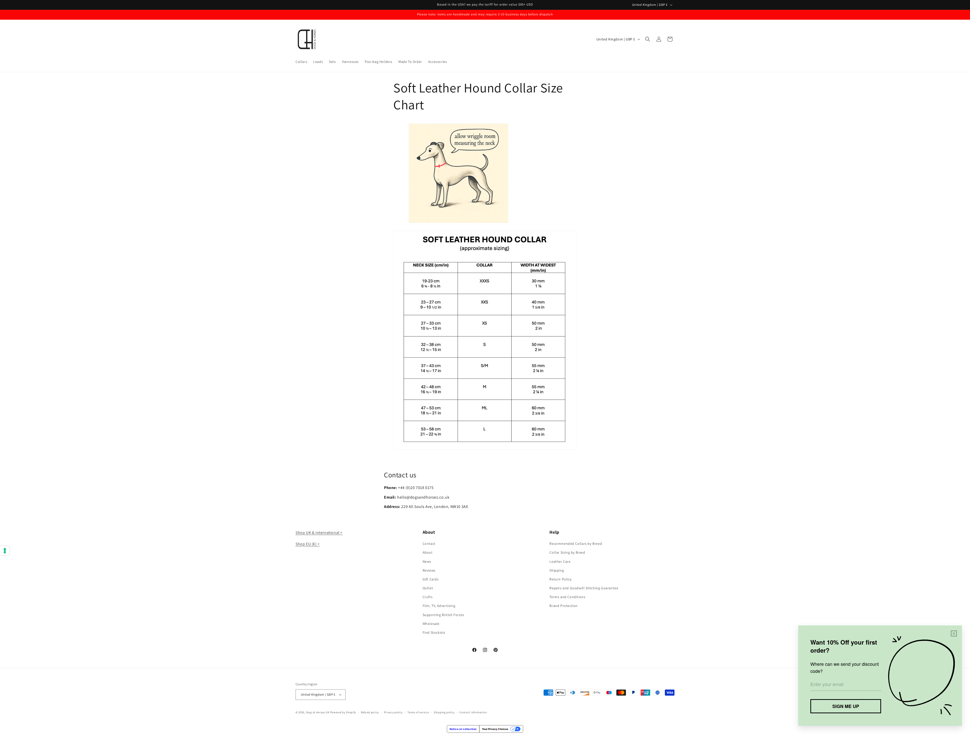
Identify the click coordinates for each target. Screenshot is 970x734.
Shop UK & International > (319, 532)
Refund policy (370, 712)
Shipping (556, 570)
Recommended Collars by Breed (575, 543)
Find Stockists (434, 632)
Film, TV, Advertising (439, 605)
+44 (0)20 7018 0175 (415, 487)
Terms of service (418, 712)
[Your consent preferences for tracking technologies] (5, 550)
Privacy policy (393, 712)
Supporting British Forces (443, 615)
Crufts (428, 597)
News (427, 561)
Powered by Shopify (343, 712)
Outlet (428, 588)
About (428, 552)
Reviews (429, 570)
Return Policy (560, 579)
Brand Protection (563, 605)
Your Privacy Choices (495, 728)
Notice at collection (463, 728)
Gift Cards (431, 579)
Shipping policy (444, 712)
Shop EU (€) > (308, 544)
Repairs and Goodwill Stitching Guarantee (583, 588)
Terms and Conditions (567, 597)
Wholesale (431, 623)
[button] (647, 39)
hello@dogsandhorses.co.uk (423, 497)
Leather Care (559, 561)
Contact (429, 543)
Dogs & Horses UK (317, 712)
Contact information (473, 712)
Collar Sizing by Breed (567, 552)
